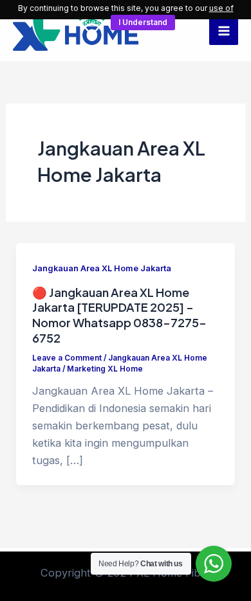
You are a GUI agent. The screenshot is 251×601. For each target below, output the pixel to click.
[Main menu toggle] (223, 30)
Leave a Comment (67, 358)
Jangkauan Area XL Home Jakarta (101, 268)
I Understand (142, 22)
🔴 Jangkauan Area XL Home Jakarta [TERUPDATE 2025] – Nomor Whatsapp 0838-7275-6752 (119, 315)
